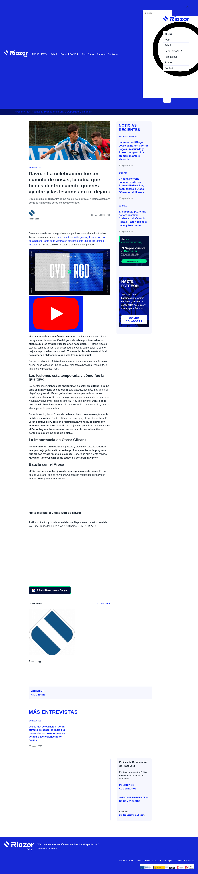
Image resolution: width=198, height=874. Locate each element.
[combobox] (158, 13)
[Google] (190, 846)
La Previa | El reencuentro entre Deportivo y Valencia (59, 111)
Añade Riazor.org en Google (52, 590)
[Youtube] (144, 846)
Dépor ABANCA (69, 54)
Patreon (101, 54)
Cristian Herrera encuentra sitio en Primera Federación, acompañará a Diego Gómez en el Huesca (131, 185)
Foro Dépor (88, 54)
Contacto (113, 54)
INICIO (35, 54)
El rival (123, 206)
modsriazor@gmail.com (131, 815)
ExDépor (123, 173)
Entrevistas (35, 168)
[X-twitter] (162, 846)
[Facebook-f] (181, 846)
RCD (44, 54)
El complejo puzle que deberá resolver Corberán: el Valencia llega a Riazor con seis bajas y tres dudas (133, 218)
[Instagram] (153, 846)
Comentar (103, 603)
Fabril (53, 54)
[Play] (56, 314)
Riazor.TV (20, 112)
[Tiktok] (171, 846)
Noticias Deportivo (128, 136)
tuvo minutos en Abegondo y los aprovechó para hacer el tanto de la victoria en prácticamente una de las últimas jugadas (67, 241)
